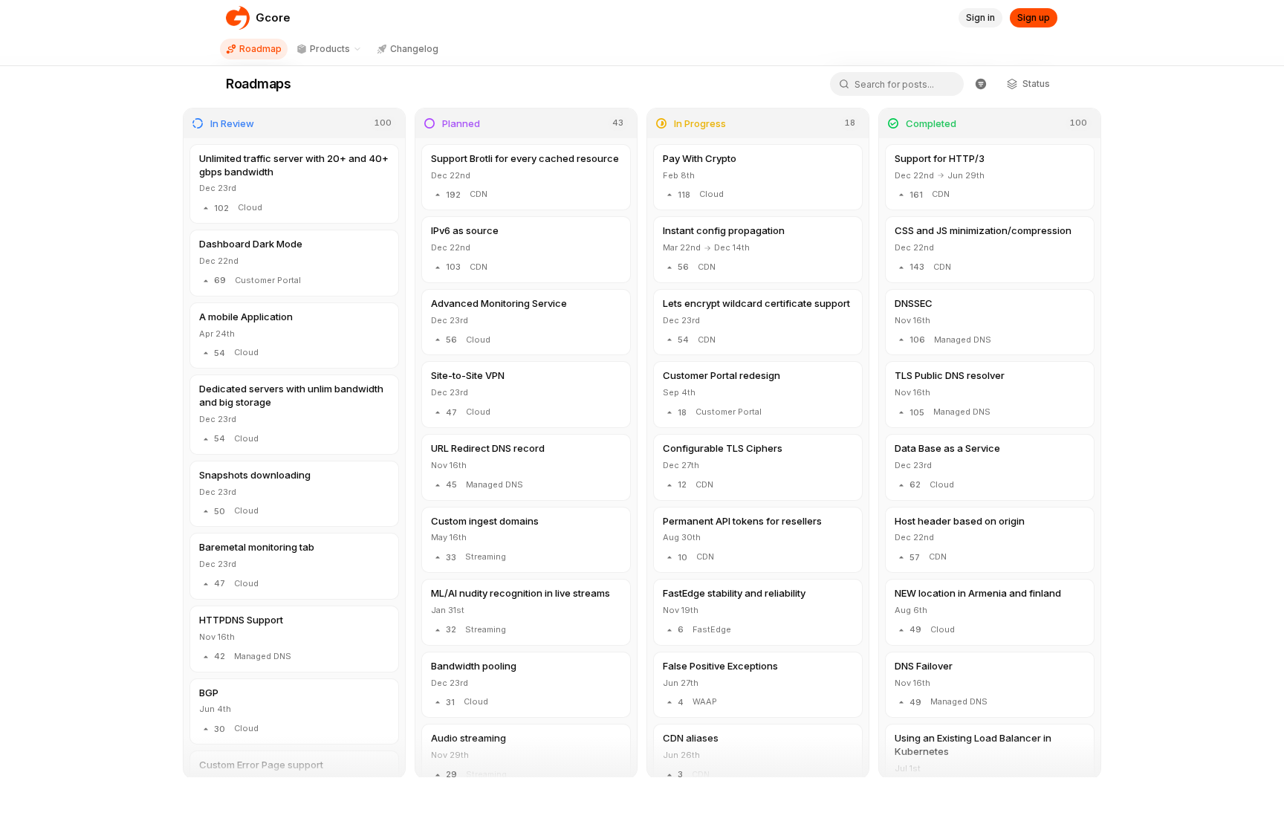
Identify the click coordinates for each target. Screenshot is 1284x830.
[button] (294, 184)
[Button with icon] (981, 84)
